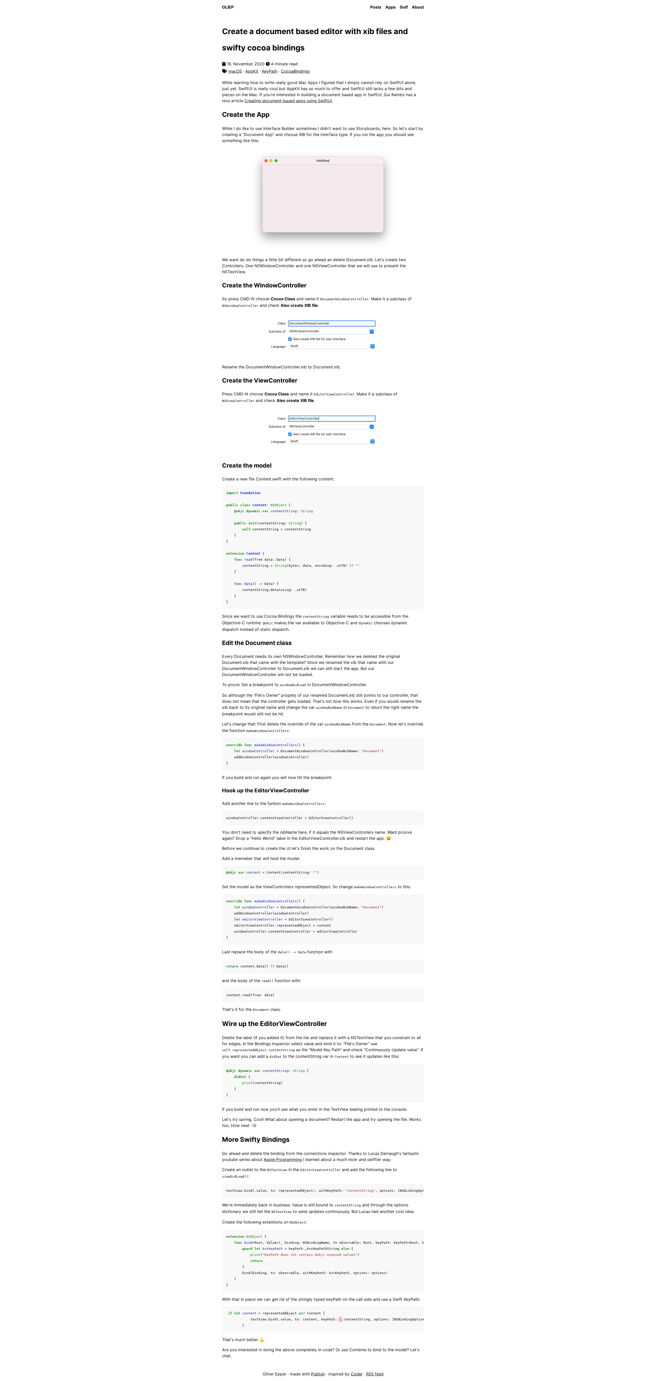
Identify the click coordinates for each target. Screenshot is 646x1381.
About (418, 7)
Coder (357, 1373)
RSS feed (375, 1373)
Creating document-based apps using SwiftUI (288, 100)
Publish (318, 1373)
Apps (390, 7)
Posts (375, 7)
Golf (404, 7)
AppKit (251, 71)
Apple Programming (283, 1159)
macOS (235, 71)
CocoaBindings (295, 71)
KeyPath (269, 71)
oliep (228, 7)
